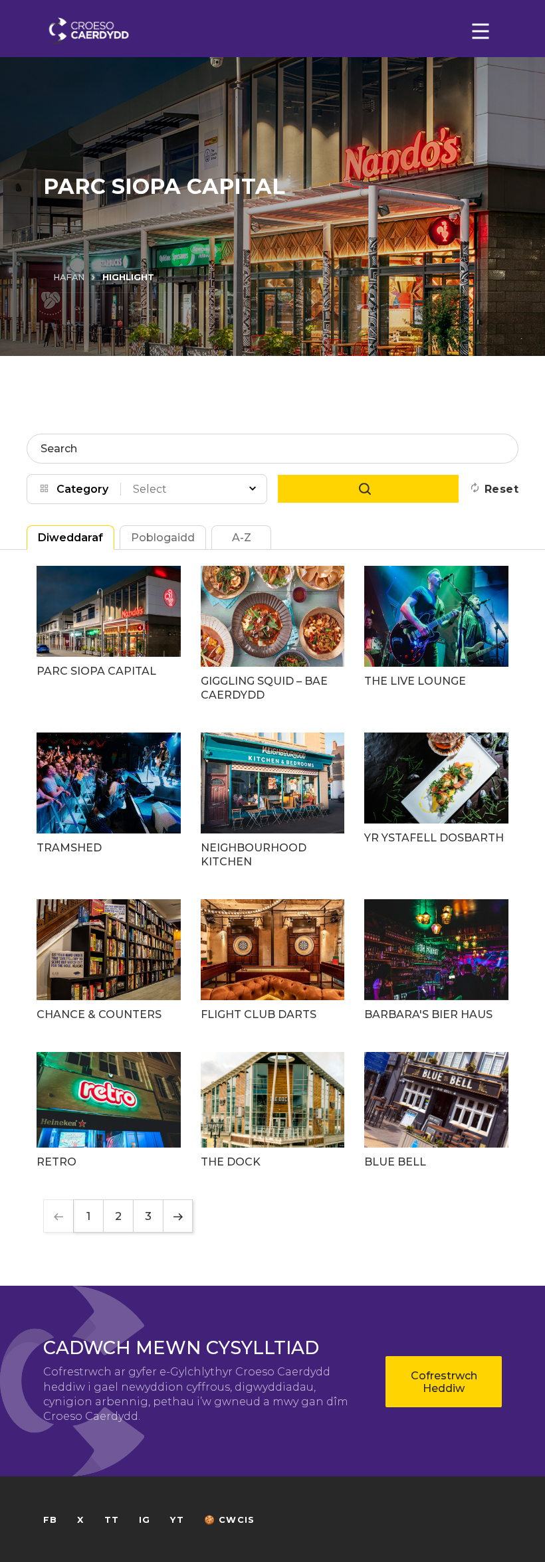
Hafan (68, 277)
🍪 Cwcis (229, 1520)
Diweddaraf (70, 537)
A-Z (241, 537)
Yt (176, 1520)
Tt (111, 1520)
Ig (144, 1520)
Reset (501, 489)
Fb (50, 1520)
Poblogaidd (163, 537)
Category (82, 489)
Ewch (368, 489)
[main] (272, 781)
